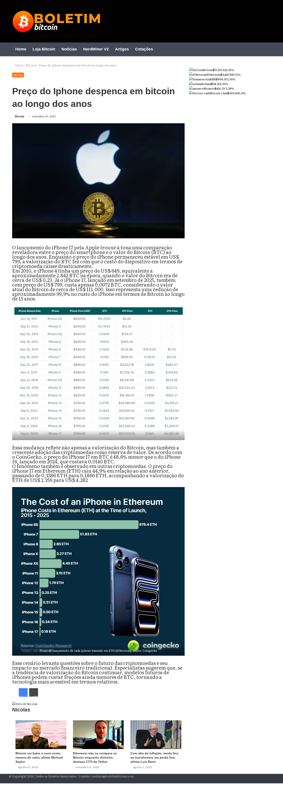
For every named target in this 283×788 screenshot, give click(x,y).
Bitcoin (31, 65)
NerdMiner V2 (96, 49)
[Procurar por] (267, 49)
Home (20, 49)
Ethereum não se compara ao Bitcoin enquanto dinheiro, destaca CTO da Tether (95, 757)
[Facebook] (247, 49)
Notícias (69, 49)
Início (18, 65)
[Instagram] (261, 49)
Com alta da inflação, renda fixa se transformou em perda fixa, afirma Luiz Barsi (154, 757)
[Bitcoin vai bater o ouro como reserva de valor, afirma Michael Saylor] (40, 734)
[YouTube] (254, 49)
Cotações (144, 49)
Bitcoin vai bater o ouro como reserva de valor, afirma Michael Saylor (39, 757)
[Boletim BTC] (56, 21)
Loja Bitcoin (44, 49)
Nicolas (19, 116)
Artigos (122, 49)
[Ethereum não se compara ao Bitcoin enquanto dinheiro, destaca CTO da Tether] (98, 734)
